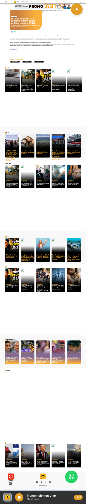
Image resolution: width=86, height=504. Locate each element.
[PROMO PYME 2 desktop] (43, 6)
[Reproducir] (77, 9)
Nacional (14, 16)
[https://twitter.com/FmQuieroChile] (41, 482)
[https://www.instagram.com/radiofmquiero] (45, 482)
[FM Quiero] (6, 1)
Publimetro (15, 49)
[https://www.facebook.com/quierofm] (37, 482)
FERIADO (27, 61)
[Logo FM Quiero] (15, 1)
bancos (39, 61)
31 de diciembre (15, 61)
